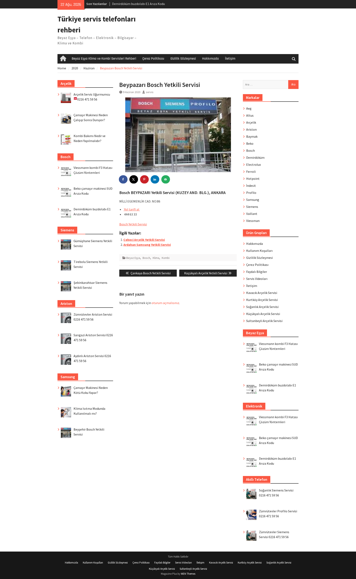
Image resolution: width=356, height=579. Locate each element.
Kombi (166, 258)
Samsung (252, 200)
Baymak (252, 136)
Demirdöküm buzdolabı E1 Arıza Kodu (138, 4)
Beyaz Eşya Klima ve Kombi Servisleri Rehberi (104, 58)
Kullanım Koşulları (259, 251)
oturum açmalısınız (165, 303)
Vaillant (251, 214)
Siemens (252, 207)
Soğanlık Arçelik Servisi (262, 307)
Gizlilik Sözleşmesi (183, 58)
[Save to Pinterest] (145, 179)
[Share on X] (134, 179)
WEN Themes (188, 573)
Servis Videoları (256, 279)
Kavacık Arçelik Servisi (261, 293)
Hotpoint (253, 178)
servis (149, 92)
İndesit (251, 186)
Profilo (251, 193)
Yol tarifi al (131, 209)
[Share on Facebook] (123, 179)
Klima (156, 258)
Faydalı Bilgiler (256, 272)
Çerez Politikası (153, 58)
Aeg (249, 108)
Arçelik (251, 122)
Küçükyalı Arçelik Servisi (263, 314)
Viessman (253, 221)
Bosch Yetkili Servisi (133, 224)
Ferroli (251, 171)
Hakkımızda (210, 58)
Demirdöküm (255, 157)
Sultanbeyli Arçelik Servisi (264, 321)
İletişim (230, 58)
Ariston (251, 129)
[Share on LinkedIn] (155, 179)
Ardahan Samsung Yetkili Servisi (147, 245)
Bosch (146, 258)
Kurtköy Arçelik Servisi (262, 300)
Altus (250, 115)
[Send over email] (166, 179)
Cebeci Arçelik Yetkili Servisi (144, 240)
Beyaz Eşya (133, 258)
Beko (249, 143)
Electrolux (253, 164)
